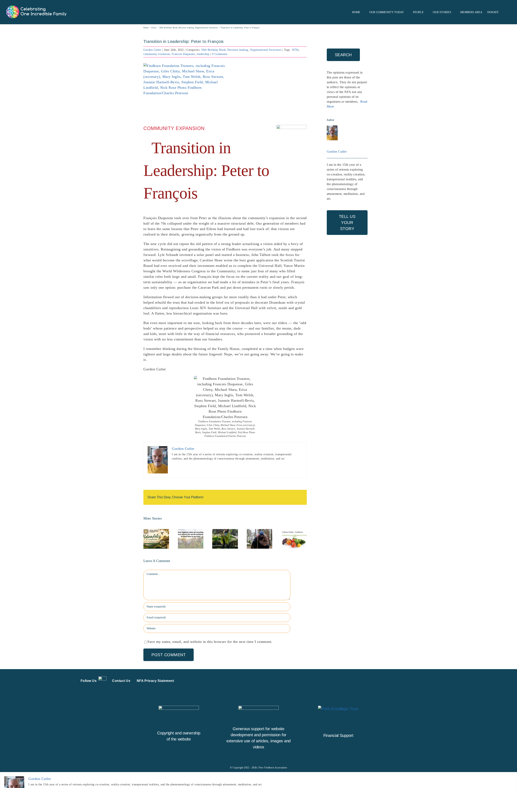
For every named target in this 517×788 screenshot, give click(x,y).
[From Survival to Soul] (191, 539)
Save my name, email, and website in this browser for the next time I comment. (209, 642)
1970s (295, 49)
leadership (203, 54)
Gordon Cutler (152, 49)
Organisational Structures (266, 49)
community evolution (156, 54)
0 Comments (219, 54)
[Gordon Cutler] (332, 128)
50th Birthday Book (213, 49)
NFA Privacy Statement (155, 680)
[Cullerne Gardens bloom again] (294, 539)
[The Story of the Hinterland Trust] (259, 539)
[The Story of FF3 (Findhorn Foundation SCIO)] (225, 539)
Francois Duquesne (183, 54)
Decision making (237, 49)
